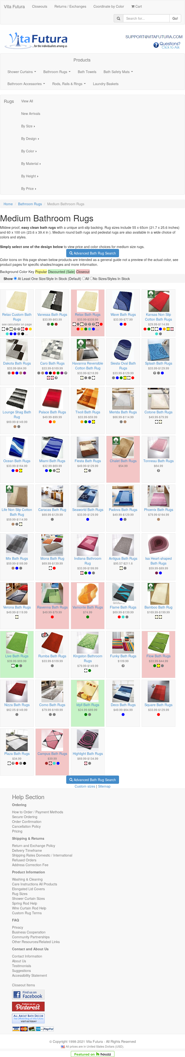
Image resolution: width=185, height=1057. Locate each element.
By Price (30, 190)
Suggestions (21, 970)
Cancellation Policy (26, 826)
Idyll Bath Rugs (87, 704)
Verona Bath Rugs (17, 607)
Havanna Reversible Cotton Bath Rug (87, 365)
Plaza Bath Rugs (17, 753)
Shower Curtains (22, 73)
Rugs (9, 101)
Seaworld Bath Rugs (87, 509)
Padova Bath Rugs (123, 509)
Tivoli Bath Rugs (87, 412)
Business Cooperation (29, 932)
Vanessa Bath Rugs (52, 314)
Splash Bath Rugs (158, 363)
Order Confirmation (26, 821)
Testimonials (21, 965)
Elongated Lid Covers (28, 888)
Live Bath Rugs (16, 655)
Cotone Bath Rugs (158, 412)
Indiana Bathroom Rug (87, 561)
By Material (32, 165)
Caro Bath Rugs (52, 363)
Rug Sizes (19, 893)
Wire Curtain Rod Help (29, 908)
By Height (31, 177)
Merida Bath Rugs (123, 412)
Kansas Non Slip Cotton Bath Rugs (158, 317)
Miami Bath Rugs (52, 460)
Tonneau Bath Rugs (158, 460)
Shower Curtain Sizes (28, 898)
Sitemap (104, 786)
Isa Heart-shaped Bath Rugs (158, 561)
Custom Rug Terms (27, 912)
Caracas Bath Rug (52, 509)
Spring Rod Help (24, 903)
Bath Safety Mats (119, 73)
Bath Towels (87, 71)
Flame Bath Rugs (123, 607)
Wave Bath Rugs (123, 314)
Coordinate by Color (108, 6)
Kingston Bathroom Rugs (87, 658)
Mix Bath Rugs (17, 558)
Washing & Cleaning (27, 879)
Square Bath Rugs (158, 704)
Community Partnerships (31, 936)
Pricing (17, 831)
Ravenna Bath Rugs (52, 607)
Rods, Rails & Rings (70, 85)
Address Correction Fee (30, 864)
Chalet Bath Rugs (123, 460)
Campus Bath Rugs (52, 753)
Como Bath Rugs (52, 704)
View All (27, 101)
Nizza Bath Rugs (17, 704)
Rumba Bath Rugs (52, 655)
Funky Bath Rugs (123, 655)
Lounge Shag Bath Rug (17, 414)
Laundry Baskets (106, 83)
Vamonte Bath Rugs (88, 607)
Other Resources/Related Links (36, 941)
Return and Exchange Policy (33, 845)
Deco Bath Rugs (123, 704)
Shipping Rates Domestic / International (42, 855)
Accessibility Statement (29, 975)
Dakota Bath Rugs (17, 363)
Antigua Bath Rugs (123, 558)
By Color (30, 152)
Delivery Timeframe (27, 850)
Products (82, 59)
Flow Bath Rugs (158, 655)
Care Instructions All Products (34, 884)
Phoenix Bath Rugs (158, 509)
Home (8, 203)
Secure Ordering (24, 816)
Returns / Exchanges (70, 6)
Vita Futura (14, 6)
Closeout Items (23, 984)
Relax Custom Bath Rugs (17, 317)
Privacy (17, 927)
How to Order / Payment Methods (37, 811)
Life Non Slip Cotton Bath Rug (17, 512)
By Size (29, 127)
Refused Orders (24, 860)
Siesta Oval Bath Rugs (123, 365)
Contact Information (27, 956)
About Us (19, 960)
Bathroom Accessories (27, 85)
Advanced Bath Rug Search (94, 253)
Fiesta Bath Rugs (88, 460)
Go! (175, 18)
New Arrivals (30, 113)
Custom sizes (85, 786)
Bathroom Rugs (58, 73)
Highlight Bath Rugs (88, 753)
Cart (138, 6)
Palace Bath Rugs (52, 412)
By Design (31, 140)
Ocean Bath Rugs (16, 460)
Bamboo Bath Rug (158, 607)
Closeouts (39, 6)
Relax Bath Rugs (87, 314)
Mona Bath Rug (52, 558)
